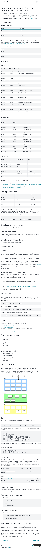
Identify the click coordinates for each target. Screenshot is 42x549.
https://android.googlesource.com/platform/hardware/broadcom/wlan (21, 286)
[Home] (1, 5)
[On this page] (40, 2)
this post (39, 264)
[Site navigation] (2, 2)
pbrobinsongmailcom (11, 478)
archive (13, 325)
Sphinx (8, 547)
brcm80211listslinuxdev (6, 325)
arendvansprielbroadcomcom (14, 331)
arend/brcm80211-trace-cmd (30, 491)
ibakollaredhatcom (10, 471)
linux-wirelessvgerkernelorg (7, 327)
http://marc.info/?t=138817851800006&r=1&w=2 (15, 43)
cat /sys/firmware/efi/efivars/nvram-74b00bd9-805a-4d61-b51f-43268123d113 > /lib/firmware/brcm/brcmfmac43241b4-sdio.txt (21, 315)
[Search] (37, 2)
